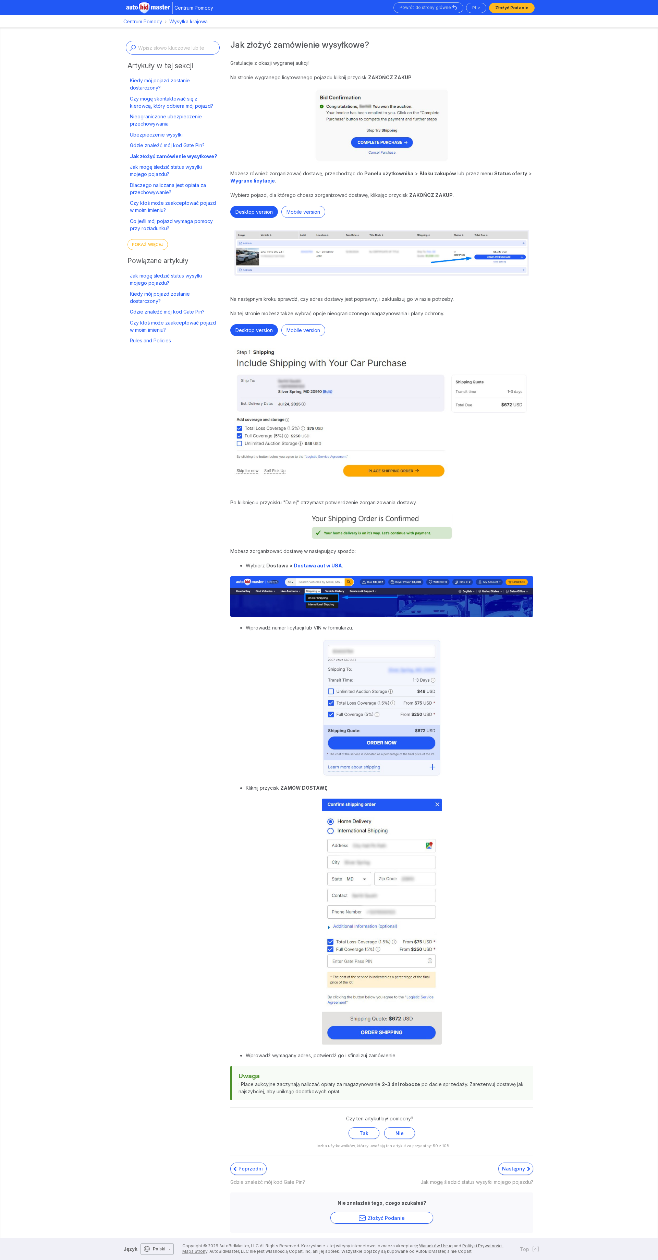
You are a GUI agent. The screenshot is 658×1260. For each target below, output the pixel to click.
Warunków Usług (436, 1245)
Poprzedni (250, 1168)
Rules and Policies (150, 340)
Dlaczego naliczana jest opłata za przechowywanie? (168, 188)
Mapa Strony (194, 1251)
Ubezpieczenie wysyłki (156, 135)
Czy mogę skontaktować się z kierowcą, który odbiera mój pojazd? (171, 102)
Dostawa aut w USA (318, 565)
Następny (514, 1168)
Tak (364, 1133)
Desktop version (254, 212)
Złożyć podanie (511, 7)
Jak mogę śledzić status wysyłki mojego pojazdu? (166, 170)
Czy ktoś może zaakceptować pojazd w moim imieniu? (173, 206)
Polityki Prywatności (482, 1245)
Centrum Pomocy (142, 21)
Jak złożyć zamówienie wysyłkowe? (173, 156)
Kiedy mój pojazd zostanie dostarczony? (160, 84)
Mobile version (303, 212)
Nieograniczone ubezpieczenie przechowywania (166, 120)
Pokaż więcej (147, 244)
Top (524, 1249)
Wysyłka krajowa (188, 21)
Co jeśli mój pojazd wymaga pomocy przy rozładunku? (171, 224)
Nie (399, 1133)
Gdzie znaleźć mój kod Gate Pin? (167, 145)
